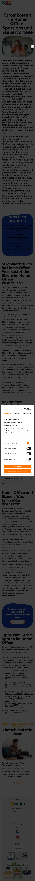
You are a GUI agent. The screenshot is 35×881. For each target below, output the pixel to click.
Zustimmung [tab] (7, 413)
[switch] (27, 448)
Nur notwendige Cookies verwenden (17, 471)
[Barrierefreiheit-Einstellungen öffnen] (32, 46)
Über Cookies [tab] (27, 413)
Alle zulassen (17, 466)
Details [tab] (17, 413)
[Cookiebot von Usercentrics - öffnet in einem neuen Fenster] (24, 409)
